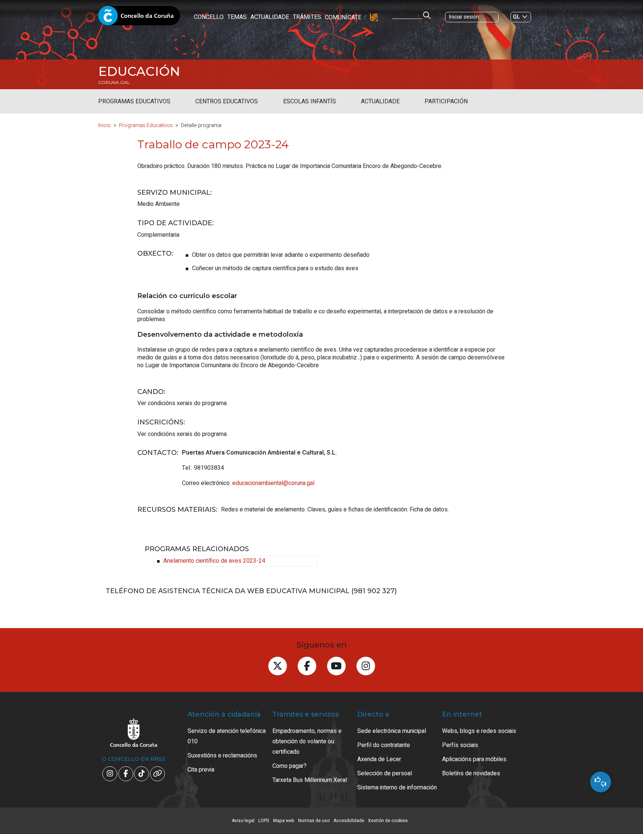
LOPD (263, 820)
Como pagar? (289, 766)
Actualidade (269, 17)
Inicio (104, 125)
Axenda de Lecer (379, 759)
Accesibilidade (348, 820)
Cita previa (201, 769)
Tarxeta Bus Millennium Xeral (309, 780)
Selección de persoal (384, 773)
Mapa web (283, 820)
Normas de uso (314, 820)
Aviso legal (243, 820)
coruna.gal (114, 82)
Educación (139, 71)
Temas (237, 17)
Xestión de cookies (388, 820)
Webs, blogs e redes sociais (479, 731)
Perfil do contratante (383, 745)
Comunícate (343, 17)
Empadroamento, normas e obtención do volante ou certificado (307, 741)
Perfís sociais (460, 745)
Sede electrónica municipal (391, 731)
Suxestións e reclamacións (222, 755)
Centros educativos (226, 101)
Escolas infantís (309, 101)
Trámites (307, 17)
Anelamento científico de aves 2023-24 (214, 560)
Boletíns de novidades (471, 773)
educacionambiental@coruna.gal (273, 483)
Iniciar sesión (464, 17)
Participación (446, 101)
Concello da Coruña (139, 18)
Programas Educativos (134, 101)
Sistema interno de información (397, 787)
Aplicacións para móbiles (474, 759)
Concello (209, 17)
